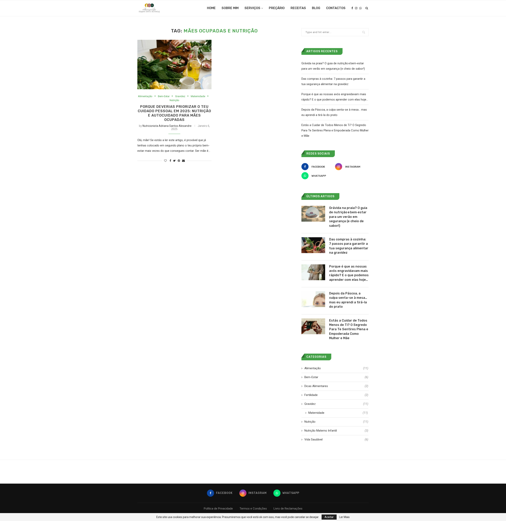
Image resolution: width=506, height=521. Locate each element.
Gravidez (180, 96)
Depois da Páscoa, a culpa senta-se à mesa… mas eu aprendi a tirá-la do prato (348, 299)
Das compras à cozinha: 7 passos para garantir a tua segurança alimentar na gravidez (348, 245)
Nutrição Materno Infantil (336, 430)
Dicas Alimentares (336, 386)
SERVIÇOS (252, 8)
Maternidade (198, 96)
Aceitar (329, 517)
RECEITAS (298, 8)
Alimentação (145, 96)
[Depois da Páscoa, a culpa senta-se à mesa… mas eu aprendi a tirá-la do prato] (313, 299)
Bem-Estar (164, 96)
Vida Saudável (336, 439)
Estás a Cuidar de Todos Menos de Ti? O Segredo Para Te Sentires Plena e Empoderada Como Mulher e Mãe (335, 130)
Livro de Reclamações (288, 508)
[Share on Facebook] (170, 160)
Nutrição (174, 100)
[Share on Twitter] (174, 160)
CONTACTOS (336, 8)
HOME (211, 8)
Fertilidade (336, 395)
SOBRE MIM (230, 8)
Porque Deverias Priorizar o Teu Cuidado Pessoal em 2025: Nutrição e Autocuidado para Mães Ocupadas (174, 113)
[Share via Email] (183, 160)
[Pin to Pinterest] (179, 160)
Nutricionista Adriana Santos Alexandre (167, 125)
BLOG (316, 8)
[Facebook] (352, 8)
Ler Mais (344, 517)
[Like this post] (165, 160)
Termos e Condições (253, 508)
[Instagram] (356, 8)
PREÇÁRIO (277, 8)
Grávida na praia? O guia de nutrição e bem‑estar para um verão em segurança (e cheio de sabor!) (348, 217)
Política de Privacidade (218, 508)
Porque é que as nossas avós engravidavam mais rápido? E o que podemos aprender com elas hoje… (349, 273)
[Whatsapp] (360, 8)
